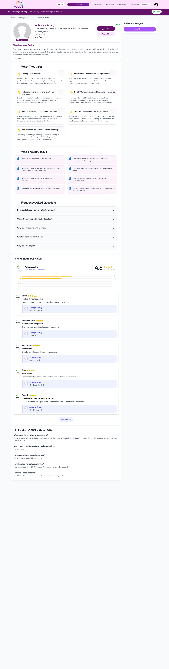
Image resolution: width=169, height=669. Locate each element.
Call (107, 34)
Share (158, 12)
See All (137, 29)
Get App (60, 4)
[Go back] (9, 12)
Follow (118, 24)
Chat (107, 28)
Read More (17, 58)
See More (64, 419)
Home (13, 18)
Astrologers (22, 18)
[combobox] (145, 4)
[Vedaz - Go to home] (18, 4)
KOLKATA (32, 18)
